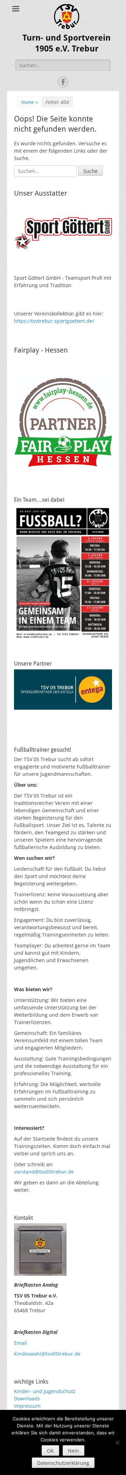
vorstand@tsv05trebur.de (44, 1171)
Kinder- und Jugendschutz (45, 1391)
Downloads (27, 1398)
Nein (73, 1450)
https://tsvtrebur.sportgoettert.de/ (54, 321)
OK (50, 1450)
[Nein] (117, 1442)
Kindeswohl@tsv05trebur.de (47, 1353)
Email (20, 1343)
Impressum (27, 1406)
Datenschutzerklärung (63, 1463)
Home (29, 102)
